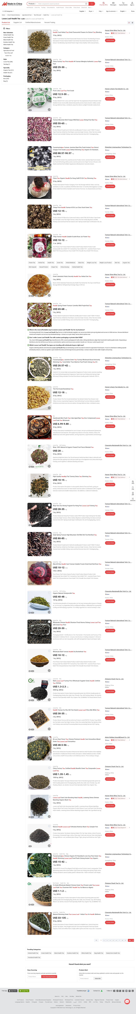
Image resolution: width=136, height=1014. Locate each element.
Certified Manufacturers (33, 22)
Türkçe (101, 1002)
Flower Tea (32, 262)
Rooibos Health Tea (72, 953)
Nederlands (69, 1002)
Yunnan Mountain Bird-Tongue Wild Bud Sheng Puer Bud (75, 120)
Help (100, 11)
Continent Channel (79, 1000)
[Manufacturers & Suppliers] (12, 4)
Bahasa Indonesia (116, 1002)
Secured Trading (49, 22)
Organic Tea (126, 262)
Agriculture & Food (8, 50)
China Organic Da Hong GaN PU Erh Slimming (74, 178)
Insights (117, 1000)
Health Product (60, 7)
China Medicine (51, 7)
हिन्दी (90, 1002)
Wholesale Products (58, 1000)
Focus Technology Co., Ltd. (69, 1007)
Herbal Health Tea (77, 267)
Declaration (68, 1005)
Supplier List (18, 22)
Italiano (56, 1002)
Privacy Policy (76, 1005)
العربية (75, 1002)
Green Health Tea (46, 953)
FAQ (62, 996)
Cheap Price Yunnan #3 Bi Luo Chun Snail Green (72, 207)
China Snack (76, 7)
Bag (5, 81)
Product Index (109, 1000)
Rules (133, 11)
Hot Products (20, 1000)
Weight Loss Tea (91, 262)
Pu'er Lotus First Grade (63, 91)
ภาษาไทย (95, 1002)
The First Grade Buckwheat (63, 389)
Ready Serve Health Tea (113, 953)
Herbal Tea (41, 262)
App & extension (111, 11)
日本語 (85, 1002)
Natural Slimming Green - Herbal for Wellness (77, 914)
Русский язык (48, 1002)
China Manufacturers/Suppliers (43, 1000)
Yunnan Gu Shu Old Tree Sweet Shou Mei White (76, 710)
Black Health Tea (59, 953)
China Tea (37, 7)
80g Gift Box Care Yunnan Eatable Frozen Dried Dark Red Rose (77, 564)
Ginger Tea (54, 267)
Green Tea (60, 262)
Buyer (90, 11)
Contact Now (110, 40)
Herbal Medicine (70, 262)
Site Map (72, 996)
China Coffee (68, 7)
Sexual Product (43, 267)
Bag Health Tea (98, 953)
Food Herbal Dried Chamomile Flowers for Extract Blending (77, 32)
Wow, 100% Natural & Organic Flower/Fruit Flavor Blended (73, 447)
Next (130, 940)
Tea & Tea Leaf (8, 53)
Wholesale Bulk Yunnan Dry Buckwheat (69, 652)
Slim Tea (117, 262)
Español (28, 1002)
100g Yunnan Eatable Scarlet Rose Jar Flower (71, 237)
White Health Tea (86, 953)
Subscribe (98, 978)
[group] (39, 41)
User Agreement (60, 1005)
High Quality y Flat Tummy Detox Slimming (72, 476)
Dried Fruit (84, 7)
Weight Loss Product (106, 262)
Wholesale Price (69, 1000)
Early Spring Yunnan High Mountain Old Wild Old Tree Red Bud (75, 535)
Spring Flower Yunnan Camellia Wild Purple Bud (72, 306)
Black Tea (81, 262)
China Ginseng (65, 267)
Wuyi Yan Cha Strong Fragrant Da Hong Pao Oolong (75, 506)
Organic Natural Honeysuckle (64, 593)
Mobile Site (78, 996)
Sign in (132, 5)
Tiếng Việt (107, 1002)
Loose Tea (8, 62)
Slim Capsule (32, 267)
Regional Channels (99, 1000)
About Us (57, 996)
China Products (29, 1000)
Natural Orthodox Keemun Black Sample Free (75, 827)
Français (41, 1002)
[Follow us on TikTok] (117, 991)
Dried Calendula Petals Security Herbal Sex (72, 276)
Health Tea (51, 262)
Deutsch (62, 1002)
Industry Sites (89, 1000)
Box (6, 78)
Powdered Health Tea (34, 957)
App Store (12, 991)
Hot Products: (30, 7)
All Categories (8, 11)
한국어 (80, 1002)
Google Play (24, 991)
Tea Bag (43, 7)
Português (34, 1002)
